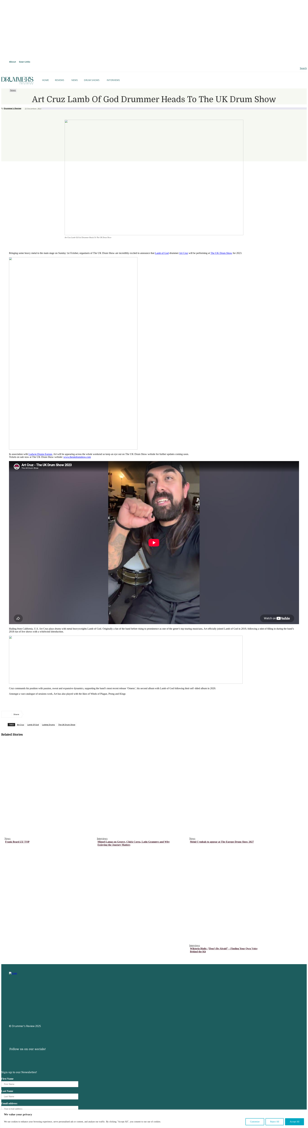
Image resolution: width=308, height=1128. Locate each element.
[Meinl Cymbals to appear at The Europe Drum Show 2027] (234, 787)
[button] (300, 68)
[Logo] (17, 81)
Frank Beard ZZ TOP (17, 841)
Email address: (9, 1103)
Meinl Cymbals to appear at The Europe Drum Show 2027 (222, 841)
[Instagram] (11, 1056)
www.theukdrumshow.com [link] (77, 457)
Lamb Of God (33, 724)
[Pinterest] (53, 714)
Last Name (7, 1091)
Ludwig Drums (48, 724)
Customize (255, 1121)
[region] (154, 1119)
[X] (42, 714)
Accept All (294, 1121)
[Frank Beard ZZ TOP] (49, 787)
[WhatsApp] (65, 714)
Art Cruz (20, 724)
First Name (7, 1078)
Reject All (274, 1121)
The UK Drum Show (221, 253)
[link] (183, 253)
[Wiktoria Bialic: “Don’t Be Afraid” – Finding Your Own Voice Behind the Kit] (234, 894)
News (13, 90)
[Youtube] (21, 1056)
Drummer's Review (12, 108)
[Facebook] (30, 714)
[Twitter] (42, 1056)
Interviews (102, 838)
